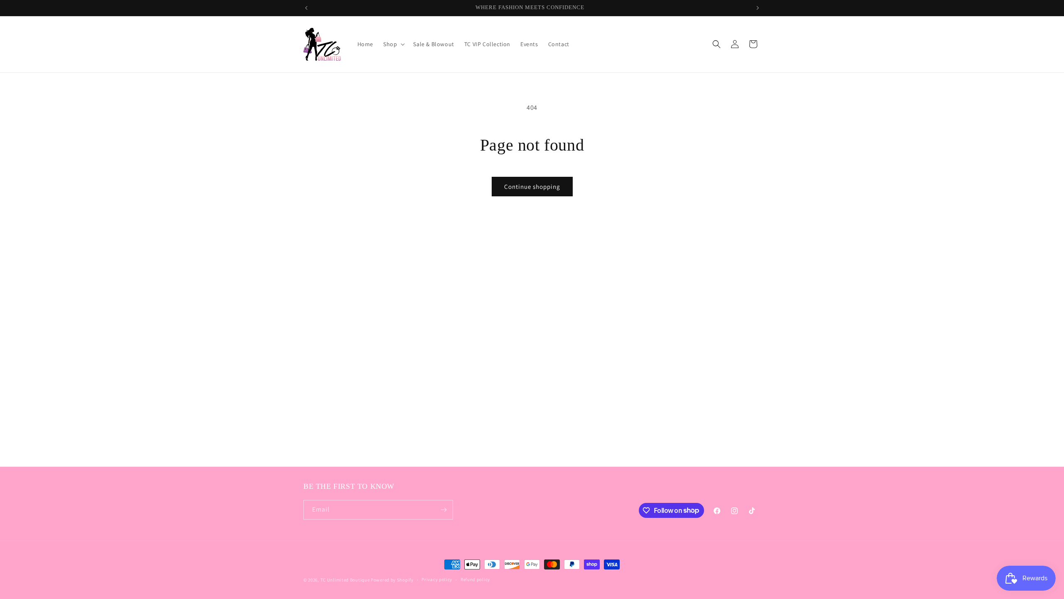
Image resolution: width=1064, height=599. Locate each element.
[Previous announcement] (306, 8)
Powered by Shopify (392, 580)
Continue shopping (532, 187)
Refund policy (475, 579)
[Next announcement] (758, 8)
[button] (393, 44)
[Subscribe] (443, 510)
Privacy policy (436, 579)
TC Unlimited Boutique (345, 580)
